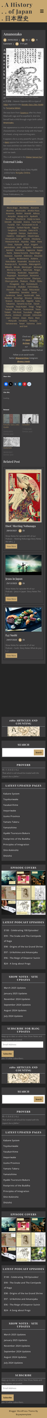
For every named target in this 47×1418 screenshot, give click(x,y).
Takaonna (10, 303)
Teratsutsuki (28, 309)
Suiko (37, 301)
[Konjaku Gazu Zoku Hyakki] (11, 419)
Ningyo (37, 270)
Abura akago (12, 207)
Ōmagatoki (14, 284)
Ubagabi (37, 312)
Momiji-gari (27, 267)
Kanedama (19, 250)
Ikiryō (26, 244)
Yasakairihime (10, 805)
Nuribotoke (10, 278)
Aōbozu (36, 213)
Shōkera (37, 298)
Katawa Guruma (21, 253)
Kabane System (11, 793)
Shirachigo (18, 298)
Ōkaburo (24, 281)
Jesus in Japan (14, 578)
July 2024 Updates (13, 1016)
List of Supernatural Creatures (23, 201)
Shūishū (7, 855)
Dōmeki (8, 222)
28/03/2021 (12, 530)
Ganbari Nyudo (23, 227)
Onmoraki (11, 286)
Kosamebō (22, 261)
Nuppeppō (11, 275)
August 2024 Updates (15, 1010)
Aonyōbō (26, 424)
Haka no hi (33, 230)
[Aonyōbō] (30, 419)
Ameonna (10, 213)
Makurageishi (34, 264)
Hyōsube (18, 244)
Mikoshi (8, 267)
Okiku (39, 281)
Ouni (18, 289)
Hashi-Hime (32, 233)
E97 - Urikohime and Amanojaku (21, 952)
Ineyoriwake (9, 810)
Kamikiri (9, 250)
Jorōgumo (27, 247)
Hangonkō (12, 233)
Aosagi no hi (23, 216)
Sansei (34, 292)
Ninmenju (11, 272)
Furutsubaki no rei (30, 224)
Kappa (39, 250)
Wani (37, 318)
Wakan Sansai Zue (34, 157)
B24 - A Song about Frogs (17, 963)
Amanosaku (8, 122)
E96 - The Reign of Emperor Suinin (22, 958)
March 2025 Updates (15, 987)
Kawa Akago (35, 253)
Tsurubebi (27, 312)
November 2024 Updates (17, 999)
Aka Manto (24, 207)
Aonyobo (12, 216)
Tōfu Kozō (17, 312)
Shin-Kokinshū (11, 850)
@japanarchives (22, 358)
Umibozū (17, 315)
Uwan (23, 318)
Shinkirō (8, 298)
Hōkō (33, 241)
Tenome (17, 309)
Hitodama (36, 239)
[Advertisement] (23, 688)
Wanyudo (12, 320)
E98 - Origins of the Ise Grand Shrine (23, 946)
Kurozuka (23, 264)
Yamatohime (10, 827)
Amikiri (19, 213)
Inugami (34, 244)
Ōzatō (24, 289)
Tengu (31, 306)
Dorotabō (17, 222)
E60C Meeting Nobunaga (21, 526)
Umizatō (26, 315)
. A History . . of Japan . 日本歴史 (17, 11)
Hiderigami (21, 236)
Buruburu (10, 219)
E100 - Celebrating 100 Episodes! (21, 930)
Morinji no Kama (14, 270)
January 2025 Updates (15, 993)
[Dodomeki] (11, 442)
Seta (38, 295)
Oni (22, 284)
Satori (19, 295)
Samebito (25, 292)
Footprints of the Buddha (16, 838)
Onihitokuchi (31, 284)
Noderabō (22, 272)
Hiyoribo (25, 241)
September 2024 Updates (17, 1004)
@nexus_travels (23, 361)
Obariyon (36, 278)
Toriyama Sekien (13, 108)
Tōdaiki (7, 312)
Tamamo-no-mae (24, 303)
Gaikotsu (11, 227)
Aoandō (27, 213)
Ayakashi (34, 216)
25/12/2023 (12, 583)
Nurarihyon (23, 275)
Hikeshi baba (33, 236)
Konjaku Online (23, 172)
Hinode (26, 239)
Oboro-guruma (11, 281)
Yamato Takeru (11, 822)
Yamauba (33, 320)
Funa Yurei (36, 222)
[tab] (42, 11)
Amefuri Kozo (33, 210)
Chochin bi (20, 219)
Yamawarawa (11, 323)
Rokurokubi (34, 289)
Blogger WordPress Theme (22, 1411)
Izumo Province (11, 816)
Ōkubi (32, 281)
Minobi (17, 267)
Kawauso (8, 255)
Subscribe (7, 1053)
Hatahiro (10, 236)
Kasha (9, 253)
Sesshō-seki (29, 295)
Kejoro (12, 258)
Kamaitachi (38, 247)
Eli (27, 40)
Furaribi (11, 224)
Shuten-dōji (19, 301)
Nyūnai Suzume (23, 278)
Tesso (38, 309)
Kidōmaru (28, 255)
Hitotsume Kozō (12, 241)
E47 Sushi (11, 635)
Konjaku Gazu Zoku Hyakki (32, 104)
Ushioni (16, 318)
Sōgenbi (29, 301)
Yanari (22, 323)
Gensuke (22, 230)
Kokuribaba (11, 261)
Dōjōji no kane (33, 219)
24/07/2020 (12, 639)
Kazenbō (18, 255)
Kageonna (30, 250)
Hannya (22, 233)
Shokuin (9, 301)
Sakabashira (14, 292)
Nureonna (34, 275)
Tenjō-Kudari (21, 306)
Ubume (8, 315)
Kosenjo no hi (11, 264)
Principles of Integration (16, 844)
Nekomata (27, 270)
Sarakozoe (10, 295)
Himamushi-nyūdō (13, 239)
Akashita (10, 210)
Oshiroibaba (33, 286)
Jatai (19, 247)
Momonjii (38, 267)
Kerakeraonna (23, 258)
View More (11, 545)
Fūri (18, 224)
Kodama (34, 258)
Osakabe (22, 286)
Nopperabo (33, 272)
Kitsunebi (38, 255)
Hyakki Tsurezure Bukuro (16, 833)
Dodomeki (7, 448)
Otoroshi (10, 289)
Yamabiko (23, 320)
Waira (30, 318)
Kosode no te (34, 261)
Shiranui (28, 298)
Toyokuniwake (10, 799)
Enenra (27, 222)
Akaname (35, 207)
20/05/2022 (13, 40)
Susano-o (24, 112)
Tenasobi (10, 306)
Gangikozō (12, 230)
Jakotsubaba (9, 247)
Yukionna (31, 323)
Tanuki (37, 303)
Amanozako (21, 210)
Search (23, 744)
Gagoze (35, 227)
